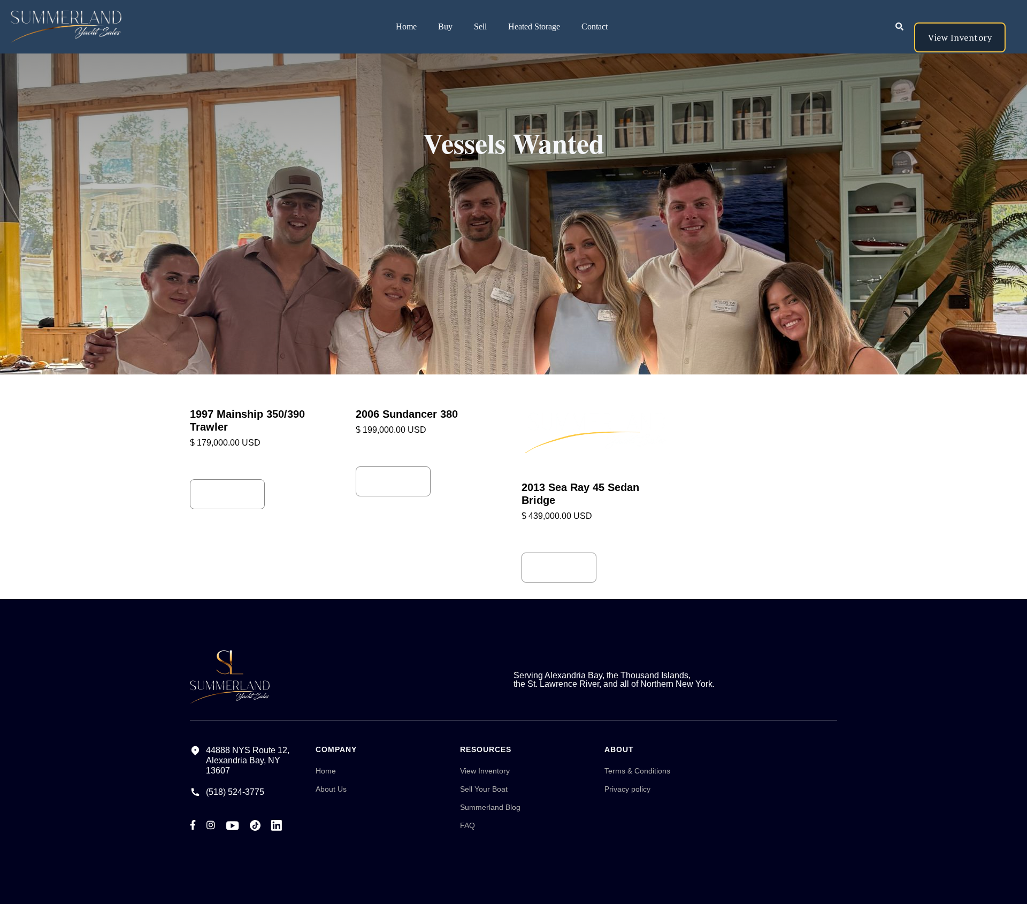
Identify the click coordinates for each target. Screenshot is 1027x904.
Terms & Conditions (637, 771)
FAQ (467, 825)
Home (406, 26)
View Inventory (960, 37)
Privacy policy (627, 789)
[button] (445, 27)
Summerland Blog (490, 807)
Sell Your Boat (484, 789)
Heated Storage (534, 26)
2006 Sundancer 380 (407, 414)
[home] (60, 26)
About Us (331, 789)
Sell (480, 26)
